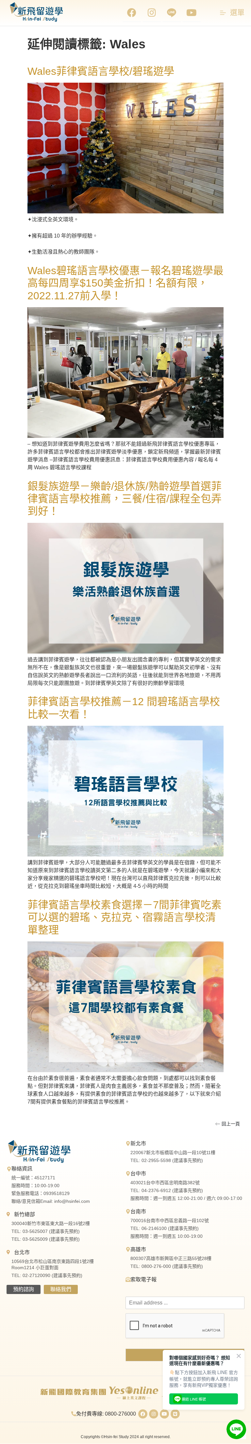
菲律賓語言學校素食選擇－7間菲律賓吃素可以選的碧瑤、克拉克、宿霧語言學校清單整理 (124, 917)
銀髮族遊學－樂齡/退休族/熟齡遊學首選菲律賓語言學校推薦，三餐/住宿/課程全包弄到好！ (124, 498)
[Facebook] (132, 13)
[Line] (175, 1414)
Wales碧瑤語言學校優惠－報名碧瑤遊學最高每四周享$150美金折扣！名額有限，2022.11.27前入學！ (125, 283)
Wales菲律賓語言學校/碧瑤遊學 (100, 71)
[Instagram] (151, 13)
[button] (228, 1124)
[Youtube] (191, 13)
